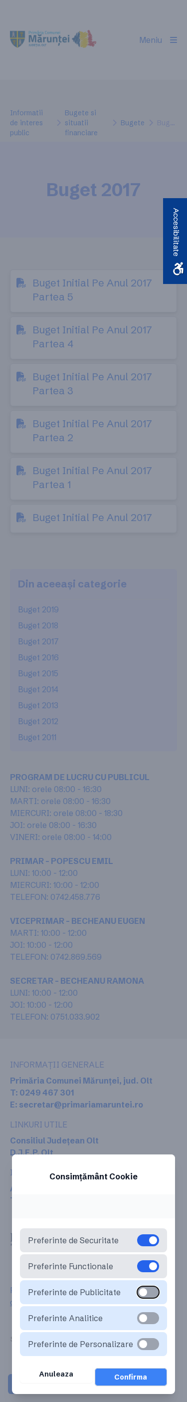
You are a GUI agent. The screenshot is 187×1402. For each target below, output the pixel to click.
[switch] (148, 1292)
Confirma (130, 1377)
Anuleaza (56, 1374)
